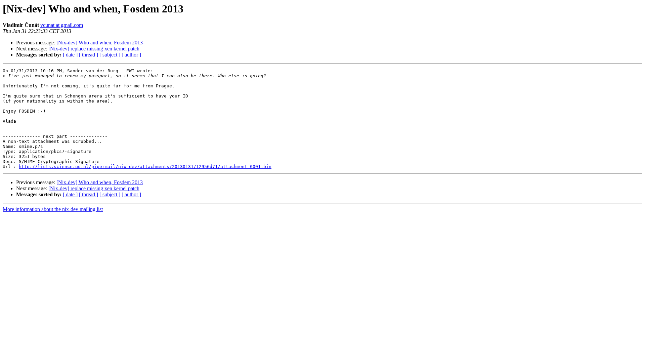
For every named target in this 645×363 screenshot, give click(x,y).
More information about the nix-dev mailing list (53, 209)
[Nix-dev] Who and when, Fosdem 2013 (99, 42)
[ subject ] (109, 54)
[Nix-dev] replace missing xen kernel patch (93, 48)
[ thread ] (88, 54)
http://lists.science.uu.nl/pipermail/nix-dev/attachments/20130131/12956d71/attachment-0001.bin (145, 166)
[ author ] (131, 54)
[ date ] (70, 54)
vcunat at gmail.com (61, 25)
